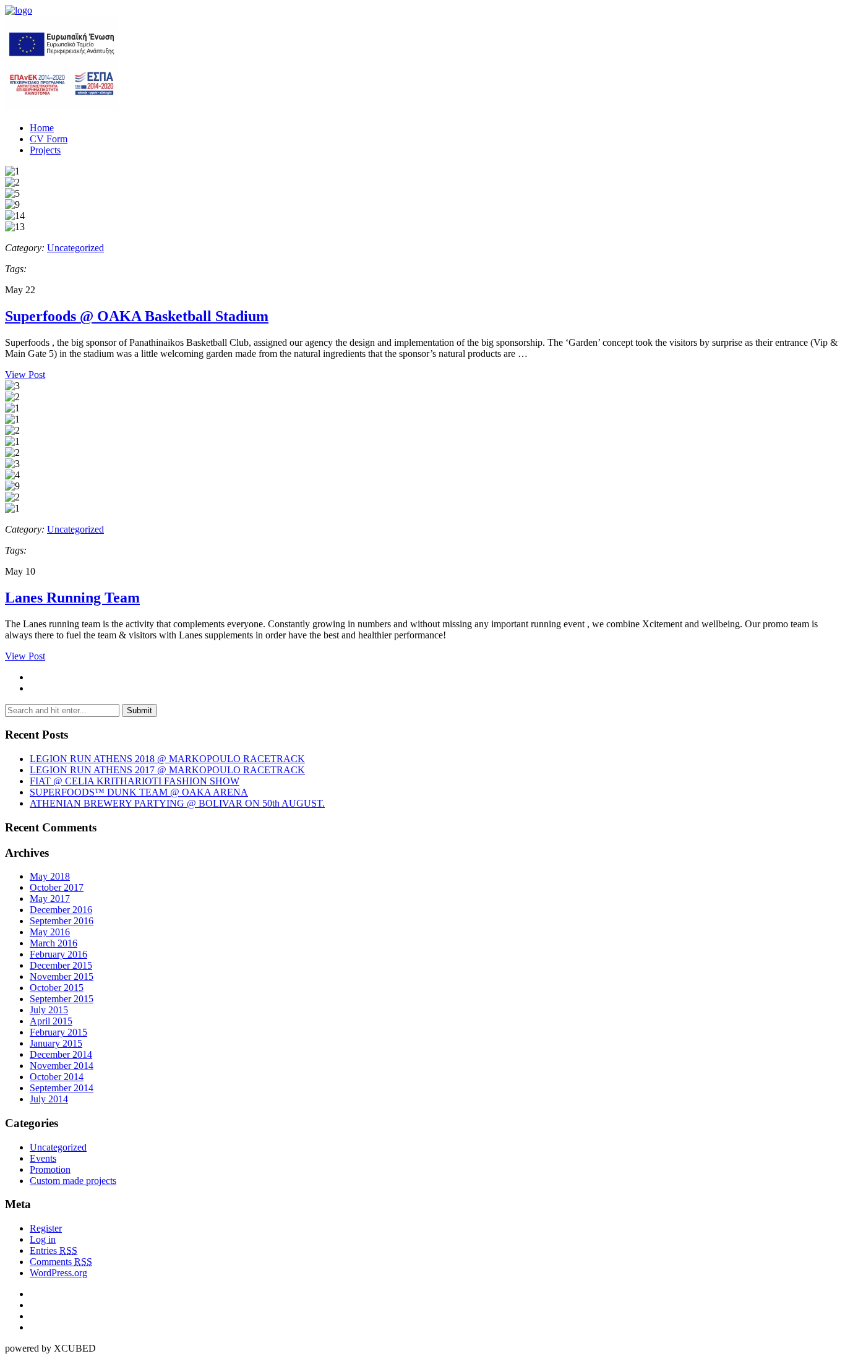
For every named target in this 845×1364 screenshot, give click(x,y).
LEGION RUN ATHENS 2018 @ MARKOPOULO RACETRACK (167, 758)
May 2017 (50, 898)
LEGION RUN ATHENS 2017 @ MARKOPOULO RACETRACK (167, 770)
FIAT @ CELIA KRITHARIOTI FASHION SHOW (134, 781)
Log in (43, 1239)
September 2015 (61, 998)
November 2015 (61, 976)
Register (46, 1228)
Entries (53, 1250)
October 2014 (57, 1076)
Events (43, 1158)
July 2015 (49, 1010)
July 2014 (49, 1099)
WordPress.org (58, 1272)
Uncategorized (75, 247)
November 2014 (61, 1065)
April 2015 (51, 1021)
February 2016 (58, 954)
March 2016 (53, 943)
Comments (61, 1261)
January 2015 (56, 1043)
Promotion (50, 1169)
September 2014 (61, 1088)
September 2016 (61, 921)
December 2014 (61, 1054)
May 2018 (50, 876)
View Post (25, 374)
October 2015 (57, 987)
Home (42, 127)
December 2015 (61, 965)
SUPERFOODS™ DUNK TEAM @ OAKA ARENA (139, 792)
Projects (45, 150)
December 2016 (61, 909)
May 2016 (50, 932)
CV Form (48, 139)
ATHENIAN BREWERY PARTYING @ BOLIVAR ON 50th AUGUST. (177, 803)
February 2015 (58, 1032)
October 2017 (57, 887)
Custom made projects (73, 1180)
